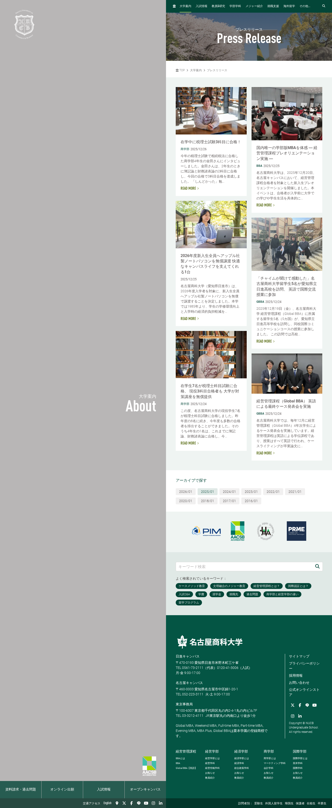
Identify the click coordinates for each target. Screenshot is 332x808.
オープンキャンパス (145, 789)
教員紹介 (210, 777)
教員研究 (218, 6)
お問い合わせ (299, 682)
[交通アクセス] (117, 803)
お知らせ (210, 773)
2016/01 (251, 501)
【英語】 (186, 768)
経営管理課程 (186, 751)
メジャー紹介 (254, 6)
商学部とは (270, 758)
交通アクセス (91, 803)
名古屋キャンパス (189, 683)
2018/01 (207, 501)
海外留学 (289, 6)
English (108, 803)
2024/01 (229, 492)
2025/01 (207, 492)
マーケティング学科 (275, 763)
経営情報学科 (212, 768)
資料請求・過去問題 (20, 789)
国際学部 (299, 751)
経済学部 (241, 751)
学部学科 (235, 6)
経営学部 (212, 751)
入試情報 (104, 789)
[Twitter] (124, 803)
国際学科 (298, 768)
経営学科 (210, 763)
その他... (304, 6)
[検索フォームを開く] (323, 6)
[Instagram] (153, 803)
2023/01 (251, 492)
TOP (182, 70)
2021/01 (295, 492)
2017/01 (229, 501)
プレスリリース (217, 70)
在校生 (311, 803)
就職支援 (273, 6)
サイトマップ (299, 656)
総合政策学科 (241, 768)
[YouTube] (146, 803)
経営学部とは (212, 758)
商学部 (269, 751)
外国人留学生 (274, 803)
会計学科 (268, 768)
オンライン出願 (62, 789)
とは (180, 758)
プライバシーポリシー (304, 665)
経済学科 (239, 763)
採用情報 (296, 675)
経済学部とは (241, 758)
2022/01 (273, 492)
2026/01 (185, 492)
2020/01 (185, 501)
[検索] (317, 566)
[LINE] (138, 803)
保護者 (300, 803)
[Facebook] (131, 803)
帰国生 (289, 803)
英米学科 (298, 763)
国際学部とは (300, 758)
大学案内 (185, 6)
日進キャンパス (188, 656)
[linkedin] (160, 803)
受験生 (258, 803)
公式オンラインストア (304, 692)
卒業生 (322, 803)
